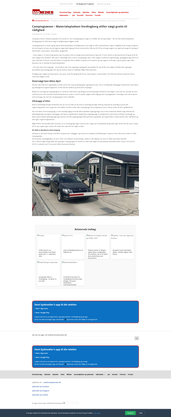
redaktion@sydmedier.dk (52, 382)
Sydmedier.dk (38, 34)
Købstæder (64, 15)
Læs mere (97, 413)
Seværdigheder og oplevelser (117, 12)
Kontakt (80, 15)
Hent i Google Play (42, 313)
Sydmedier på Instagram (40, 391)
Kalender (76, 12)
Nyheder (86, 12)
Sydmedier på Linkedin (40, 395)
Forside (98, 15)
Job (73, 15)
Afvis (140, 413)
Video (94, 12)
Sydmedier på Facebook (40, 386)
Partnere (89, 15)
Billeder (101, 12)
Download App (65, 12)
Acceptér (130, 413)
